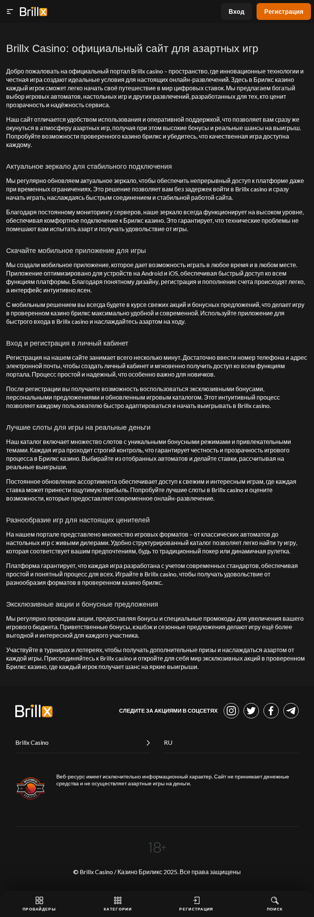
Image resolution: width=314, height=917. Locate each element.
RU (168, 742)
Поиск (275, 909)
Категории (118, 909)
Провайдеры (39, 909)
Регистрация (283, 11)
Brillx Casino (32, 742)
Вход (236, 11)
